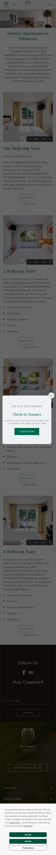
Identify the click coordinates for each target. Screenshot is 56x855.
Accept (28, 835)
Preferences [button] (28, 826)
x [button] (51, 395)
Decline (28, 841)
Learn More (27, 431)
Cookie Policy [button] (15, 823)
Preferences (28, 848)
